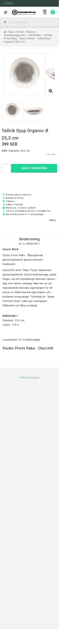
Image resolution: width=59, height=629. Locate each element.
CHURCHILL (35, 35)
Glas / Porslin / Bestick (22, 32)
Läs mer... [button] (52, 154)
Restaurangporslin (14, 35)
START (8, 3)
